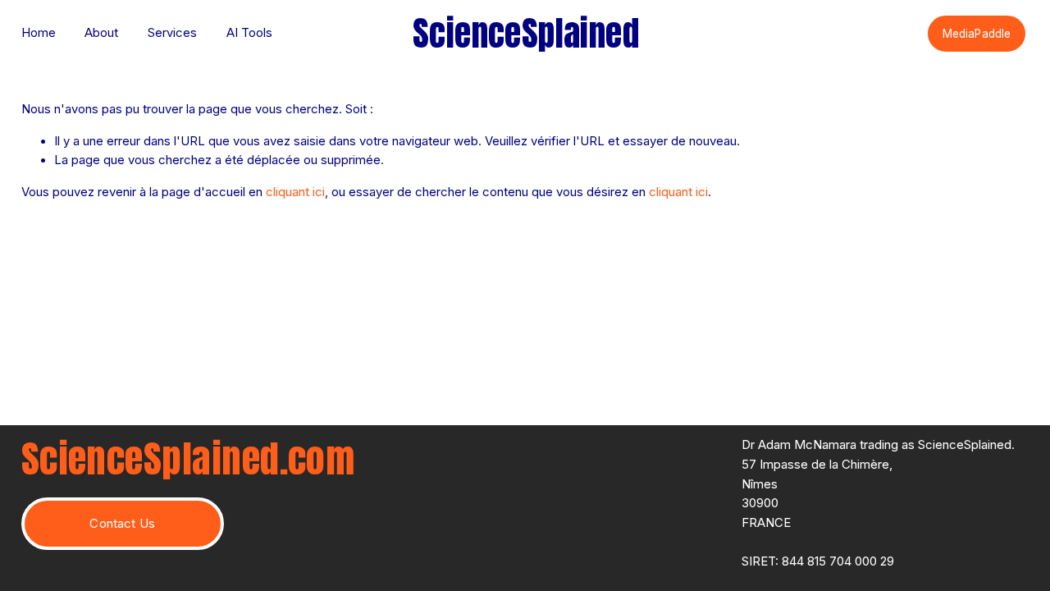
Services (172, 32)
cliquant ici (295, 192)
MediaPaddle (977, 33)
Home (38, 32)
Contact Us (122, 523)
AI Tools (249, 32)
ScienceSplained (526, 33)
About (101, 32)
